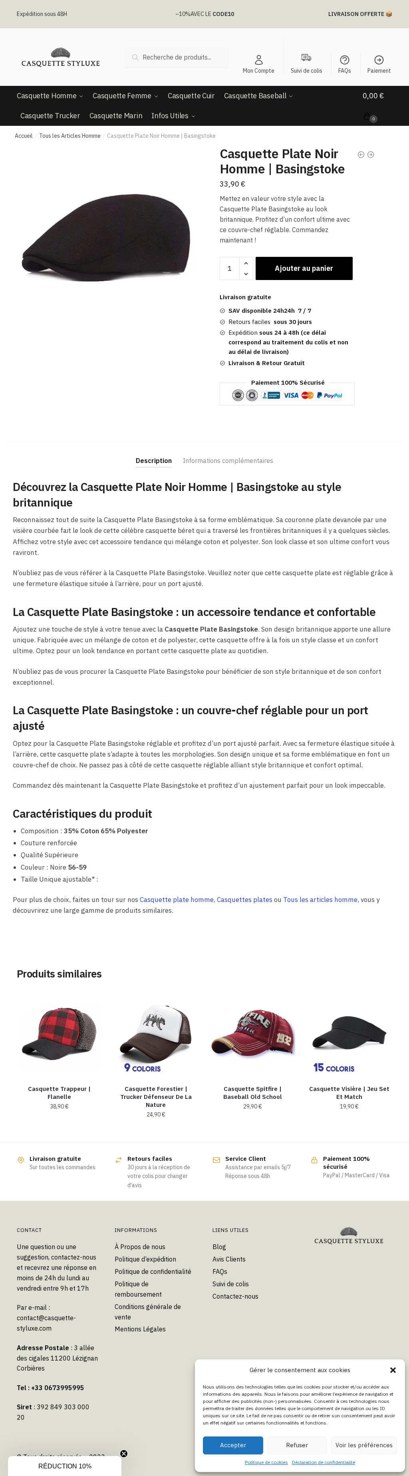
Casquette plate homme (177, 899)
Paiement (379, 70)
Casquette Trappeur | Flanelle (59, 1093)
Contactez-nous (235, 1296)
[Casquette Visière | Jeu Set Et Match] (349, 1033)
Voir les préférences (364, 1445)
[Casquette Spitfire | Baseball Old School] (252, 1033)
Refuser (297, 1445)
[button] (393, 1370)
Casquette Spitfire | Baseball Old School (252, 1093)
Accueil (24, 135)
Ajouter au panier (304, 268)
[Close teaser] (124, 1454)
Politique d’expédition (145, 1259)
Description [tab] (154, 461)
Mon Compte (258, 70)
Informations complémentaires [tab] (228, 461)
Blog (219, 1247)
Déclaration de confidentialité (323, 1462)
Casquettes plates (244, 899)
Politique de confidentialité (153, 1271)
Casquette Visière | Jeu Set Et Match (349, 1093)
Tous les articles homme (320, 899)
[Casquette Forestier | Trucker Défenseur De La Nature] (155, 1033)
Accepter (233, 1445)
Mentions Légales (140, 1329)
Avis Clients (229, 1259)
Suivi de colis (230, 1284)
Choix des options (59, 1132)
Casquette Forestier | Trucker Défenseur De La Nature (156, 1096)
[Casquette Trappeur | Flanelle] (59, 1033)
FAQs (344, 70)
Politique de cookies (266, 1462)
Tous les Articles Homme (70, 135)
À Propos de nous (140, 1247)
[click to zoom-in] (107, 236)
